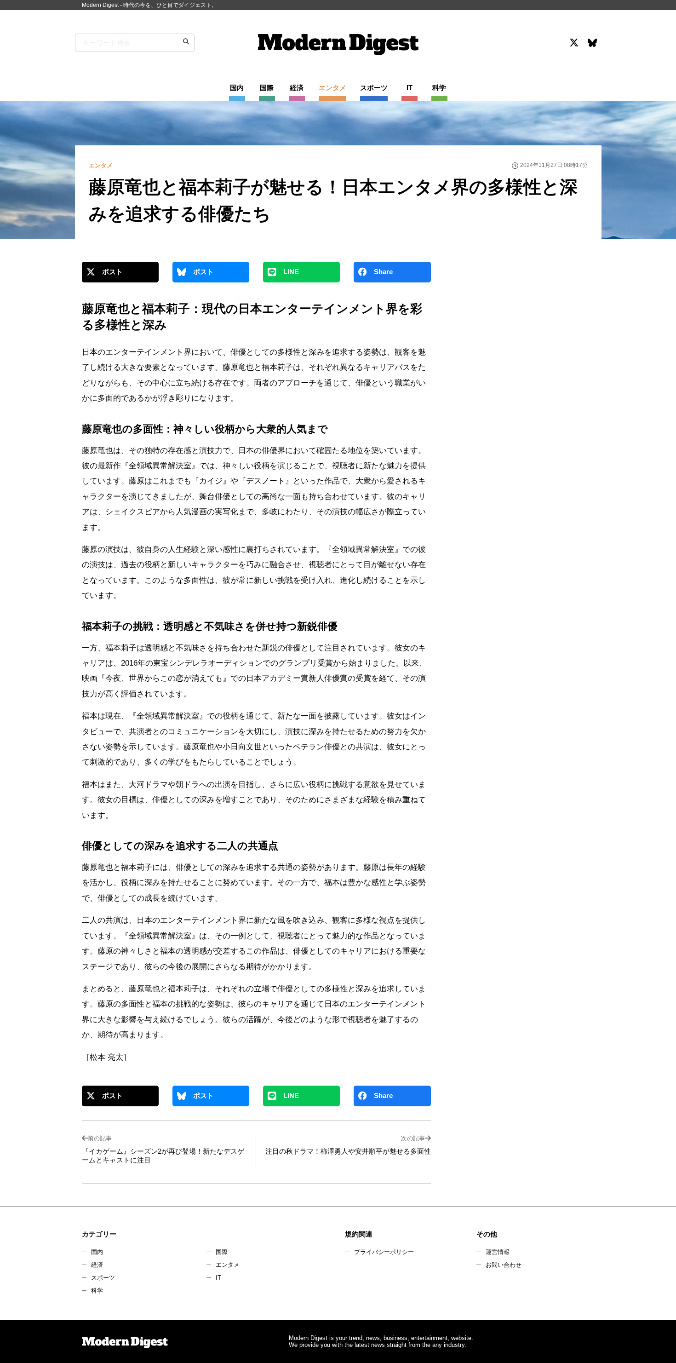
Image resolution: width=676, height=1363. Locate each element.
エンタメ (228, 1264)
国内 (97, 1251)
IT (218, 1277)
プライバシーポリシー (384, 1251)
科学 (97, 1290)
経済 (97, 1264)
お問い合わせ (503, 1264)
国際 (222, 1251)
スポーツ (103, 1277)
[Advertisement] (519, 342)
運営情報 (498, 1251)
